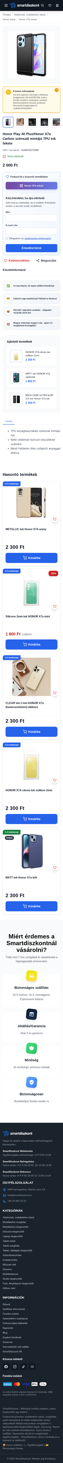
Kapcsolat (8, 1328)
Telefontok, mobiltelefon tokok (30, 14)
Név (8, 212)
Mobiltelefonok (10, 1274)
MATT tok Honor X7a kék (21, 877)
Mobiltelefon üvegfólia (14, 1222)
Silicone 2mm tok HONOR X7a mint (28, 616)
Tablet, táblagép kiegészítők (17, 1250)
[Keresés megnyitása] (42, 5)
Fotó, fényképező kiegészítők (18, 1283)
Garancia (7, 1342)
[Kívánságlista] (50, 5)
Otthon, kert (9, 1288)
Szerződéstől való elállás (16, 1346)
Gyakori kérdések (12, 1337)
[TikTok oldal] (23, 1366)
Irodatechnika (10, 1260)
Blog (5, 1332)
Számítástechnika (12, 1255)
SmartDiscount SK (12, 1351)
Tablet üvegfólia (11, 1245)
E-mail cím (11, 225)
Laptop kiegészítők (13, 1236)
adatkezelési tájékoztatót (38, 238)
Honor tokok (9, 19)
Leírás (8, 421)
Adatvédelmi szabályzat (15, 1318)
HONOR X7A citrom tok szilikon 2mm (29, 790)
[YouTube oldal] (32, 1366)
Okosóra (7, 1269)
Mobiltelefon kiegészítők (15, 1226)
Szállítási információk (14, 1309)
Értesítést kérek (31, 248)
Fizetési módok (11, 1313)
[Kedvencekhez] (54, 519)
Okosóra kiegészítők (13, 1231)
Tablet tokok (9, 1241)
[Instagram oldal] (14, 1366)
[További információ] (57, 90)
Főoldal (7, 14)
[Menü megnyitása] (6, 5)
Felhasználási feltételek (15, 1323)
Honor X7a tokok (28, 19)
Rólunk (6, 1304)
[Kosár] (57, 5)
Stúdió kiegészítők (12, 1278)
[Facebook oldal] (6, 1366)
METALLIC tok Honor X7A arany (26, 529)
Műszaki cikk (9, 1264)
